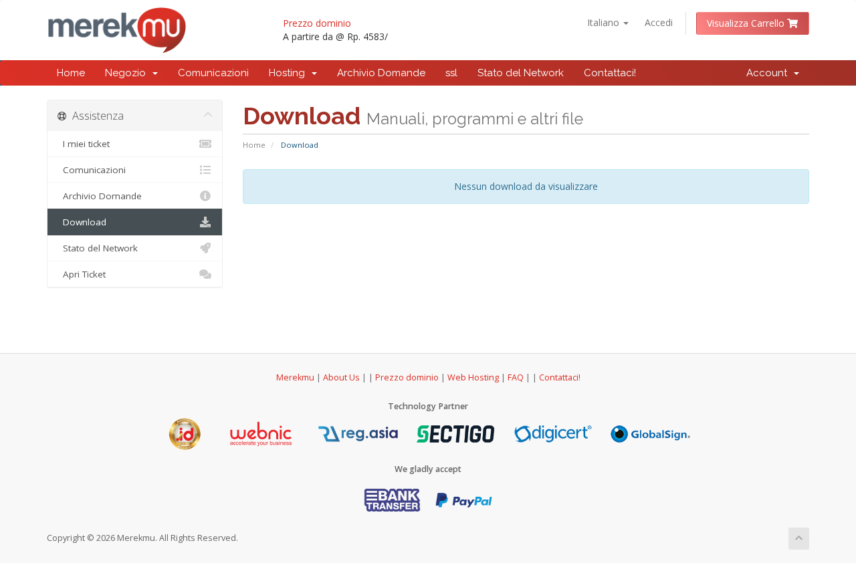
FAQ (517, 377)
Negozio (128, 73)
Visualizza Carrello (747, 23)
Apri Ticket (82, 274)
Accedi (659, 22)
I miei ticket (84, 144)
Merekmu (295, 377)
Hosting (289, 73)
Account (769, 73)
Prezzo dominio (317, 23)
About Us (341, 377)
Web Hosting (473, 377)
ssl (451, 73)
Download (82, 222)
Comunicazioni (213, 73)
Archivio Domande (381, 73)
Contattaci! (610, 73)
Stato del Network (520, 73)
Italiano (604, 22)
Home (71, 73)
